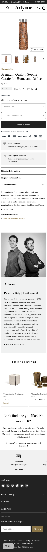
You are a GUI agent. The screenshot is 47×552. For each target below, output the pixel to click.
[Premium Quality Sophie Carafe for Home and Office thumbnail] (6, 59)
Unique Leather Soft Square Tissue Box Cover (13, 395)
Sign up (37, 529)
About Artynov (9, 541)
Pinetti (6, 83)
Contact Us (36, 541)
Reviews (20, 541)
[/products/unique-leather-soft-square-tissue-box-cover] (15, 380)
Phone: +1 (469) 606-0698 (23, 543)
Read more (8, 209)
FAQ (28, 541)
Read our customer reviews (14, 219)
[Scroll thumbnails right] (43, 59)
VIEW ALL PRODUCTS (14, 345)
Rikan (33, 396)
